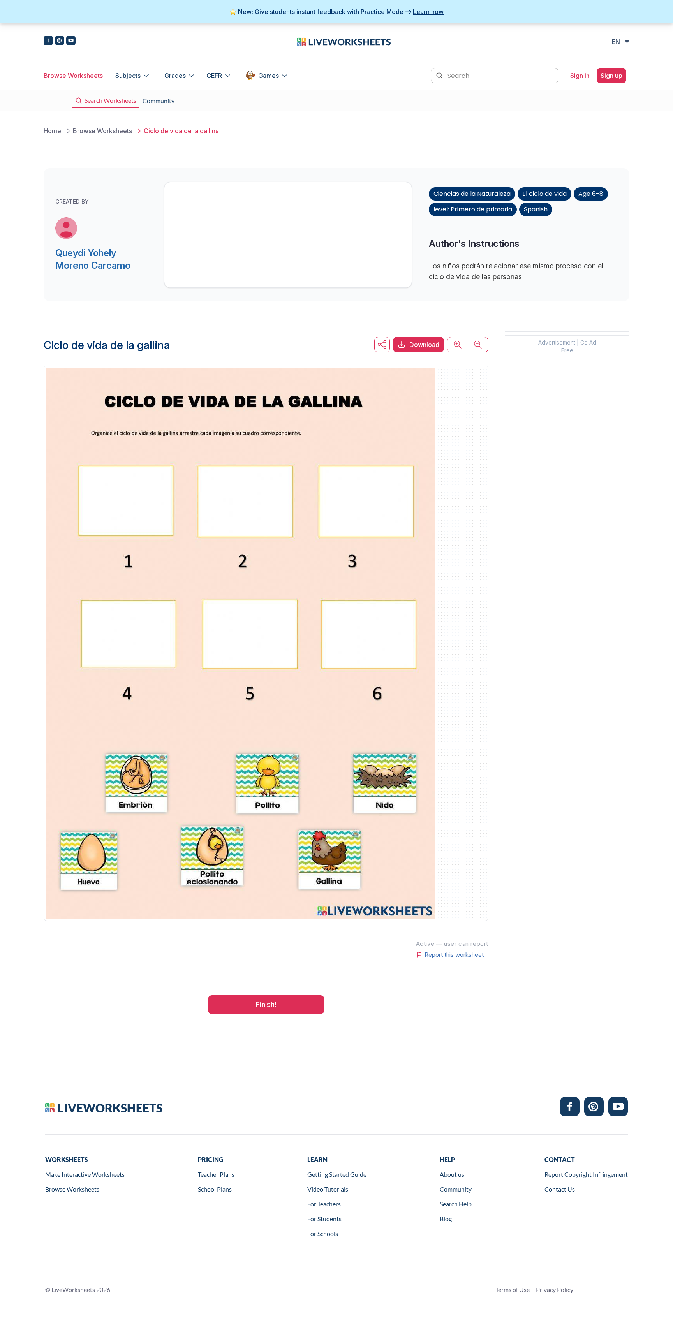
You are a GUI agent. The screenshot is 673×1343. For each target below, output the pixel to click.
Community (456, 1189)
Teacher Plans (216, 1174)
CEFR (214, 75)
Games (268, 75)
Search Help (456, 1203)
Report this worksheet (454, 955)
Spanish (536, 209)
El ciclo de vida (544, 193)
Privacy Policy (554, 1289)
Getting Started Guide (336, 1174)
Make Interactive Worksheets (85, 1174)
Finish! (266, 1004)
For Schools (322, 1233)
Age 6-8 (590, 193)
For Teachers (324, 1203)
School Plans (215, 1189)
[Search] (440, 75)
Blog (446, 1218)
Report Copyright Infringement (586, 1174)
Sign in (580, 75)
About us (452, 1174)
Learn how (428, 12)
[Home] (344, 41)
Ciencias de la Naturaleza (472, 193)
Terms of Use (512, 1289)
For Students (324, 1218)
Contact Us (559, 1189)
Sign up (611, 75)
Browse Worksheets (73, 75)
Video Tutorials (327, 1189)
